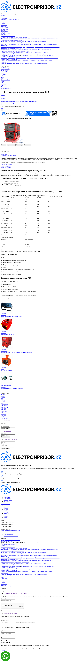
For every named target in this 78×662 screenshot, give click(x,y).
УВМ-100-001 (4, 407)
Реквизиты (6, 501)
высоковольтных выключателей (37, 38)
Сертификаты (4, 19)
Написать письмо (8, 624)
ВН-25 (2, 416)
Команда (6, 512)
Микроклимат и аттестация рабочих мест (11, 48)
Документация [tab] (27, 144)
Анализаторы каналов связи (50, 58)
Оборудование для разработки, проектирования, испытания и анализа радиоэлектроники (24, 53)
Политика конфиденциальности (9, 544)
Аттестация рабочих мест (30, 49)
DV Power (3, 74)
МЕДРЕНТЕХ (4, 70)
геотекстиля (45, 52)
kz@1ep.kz (3, 30)
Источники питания (38, 55)
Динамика (3, 67)
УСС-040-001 (4, 418)
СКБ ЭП (3, 82)
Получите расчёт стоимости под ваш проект (15, 593)
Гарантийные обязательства (11, 536)
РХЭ (2, 399)
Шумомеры (41, 49)
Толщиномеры (43, 41)
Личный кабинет (5, 504)
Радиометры (20, 49)
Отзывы (17, 19)
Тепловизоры (20, 41)
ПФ (2, 403)
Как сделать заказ (8, 534)
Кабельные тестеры (21, 58)
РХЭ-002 (3, 396)
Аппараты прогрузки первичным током (11, 60)
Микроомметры (5, 38)
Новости (3, 23)
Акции (2, 16)
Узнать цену (7, 420)
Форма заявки (7, 431)
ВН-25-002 (3, 414)
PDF (2, 108)
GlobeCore (3, 75)
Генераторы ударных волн (36, 44)
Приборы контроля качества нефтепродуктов (12, 52)
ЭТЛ (10, 38)
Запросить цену (5, 317)
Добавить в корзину (6, 167)
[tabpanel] (39, 179)
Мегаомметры (28, 41)
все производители (6, 88)
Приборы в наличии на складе (8, 36)
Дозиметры (14, 49)
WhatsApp (3, 530)
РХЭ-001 (3, 397)
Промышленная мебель (7, 64)
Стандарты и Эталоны (28, 47)
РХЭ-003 (3, 394)
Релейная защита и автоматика (9, 59)
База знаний (4, 25)
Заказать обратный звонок (10, 613)
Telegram (8, 530)
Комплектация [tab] (19, 144)
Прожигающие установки (50, 44)
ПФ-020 (3, 400)
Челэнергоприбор (5, 69)
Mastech (3, 86)
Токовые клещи (12, 41)
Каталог (3, 15)
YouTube (18, 530)
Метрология (4, 45)
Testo (2, 78)
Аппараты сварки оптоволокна (35, 58)
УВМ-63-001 (4, 411)
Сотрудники (11, 19)
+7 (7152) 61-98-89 (5, 29)
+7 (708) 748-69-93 (5, 27)
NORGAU (3, 84)
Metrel (2, 77)
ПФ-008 (3, 401)
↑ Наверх (3, 650)
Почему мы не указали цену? (8, 155)
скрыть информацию (6, 166)
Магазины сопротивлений (15, 47)
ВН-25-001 (3, 415)
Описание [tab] (3, 144)
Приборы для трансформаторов (20, 38)
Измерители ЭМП (49, 49)
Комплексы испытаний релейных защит (41, 60)
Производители (8, 500)
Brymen (2, 73)
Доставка (3, 21)
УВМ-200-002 (4, 404)
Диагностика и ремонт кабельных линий (11, 42)
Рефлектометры (24, 44)
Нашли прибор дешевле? (10, 439)
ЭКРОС (3, 85)
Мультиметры (4, 41)
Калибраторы (4, 47)
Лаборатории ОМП (14, 44)
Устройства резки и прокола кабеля (10, 63)
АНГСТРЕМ (4, 71)
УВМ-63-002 (4, 410)
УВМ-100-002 (4, 405)
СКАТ (2, 81)
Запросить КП (4, 154)
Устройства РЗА (26, 60)
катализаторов (38, 52)
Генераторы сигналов (14, 55)
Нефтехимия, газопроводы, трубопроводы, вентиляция (15, 51)
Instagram (13, 530)
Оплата (2, 22)
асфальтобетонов (29, 52)
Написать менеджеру (6, 164)
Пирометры (36, 41)
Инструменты (4, 62)
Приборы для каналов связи (8, 56)
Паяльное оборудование (26, 63)
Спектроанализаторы (26, 55)
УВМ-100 (3, 408)
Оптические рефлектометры (8, 58)
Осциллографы (5, 55)
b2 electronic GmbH (5, 80)
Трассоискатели (5, 44)
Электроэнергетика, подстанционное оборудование (14, 37)
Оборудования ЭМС (49, 55)
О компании (4, 18)
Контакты (3, 26)
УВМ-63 (3, 412)
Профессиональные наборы (40, 63)
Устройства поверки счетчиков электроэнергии (47, 47)
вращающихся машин (52, 38)
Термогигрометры (5, 49)
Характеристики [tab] (11, 144)
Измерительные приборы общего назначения (12, 40)
